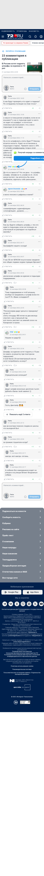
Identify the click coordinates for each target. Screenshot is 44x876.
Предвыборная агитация (14, 566)
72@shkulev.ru (32, 632)
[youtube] (41, 604)
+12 (33, 327)
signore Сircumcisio (14, 189)
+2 (33, 342)
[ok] (17, 604)
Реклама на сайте (10, 529)
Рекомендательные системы (22, 669)
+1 (33, 131)
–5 (39, 461)
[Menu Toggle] (3, 36)
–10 (39, 365)
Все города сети (10, 578)
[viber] (23, 604)
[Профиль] (41, 36)
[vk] (10, 604)
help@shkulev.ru (37, 635)
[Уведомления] (35, 36)
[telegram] (4, 604)
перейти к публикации (15, 51)
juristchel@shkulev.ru (15, 635)
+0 (33, 108)
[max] (29, 604)
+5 (33, 215)
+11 (33, 447)
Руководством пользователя (22, 651)
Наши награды (9, 547)
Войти (12, 89)
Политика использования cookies (22, 666)
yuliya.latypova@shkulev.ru (22, 642)
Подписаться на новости (14, 511)
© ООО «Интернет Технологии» (22, 697)
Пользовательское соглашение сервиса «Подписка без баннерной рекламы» (22, 673)
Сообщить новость (11, 517)
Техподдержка (9, 559)
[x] (35, 604)
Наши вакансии (9, 553)
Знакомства (34, 31)
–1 (39, 283)
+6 (33, 184)
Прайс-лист (7, 535)
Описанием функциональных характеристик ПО (22, 653)
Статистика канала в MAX (14, 572)
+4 (33, 250)
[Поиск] (30, 36)
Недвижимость (8, 31)
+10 (33, 236)
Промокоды (22, 31)
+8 (33, 479)
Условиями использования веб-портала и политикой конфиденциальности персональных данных (22, 655)
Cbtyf (9, 166)
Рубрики (6, 523)
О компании (8, 541)
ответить (8, 108)
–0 (39, 108)
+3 (33, 433)
